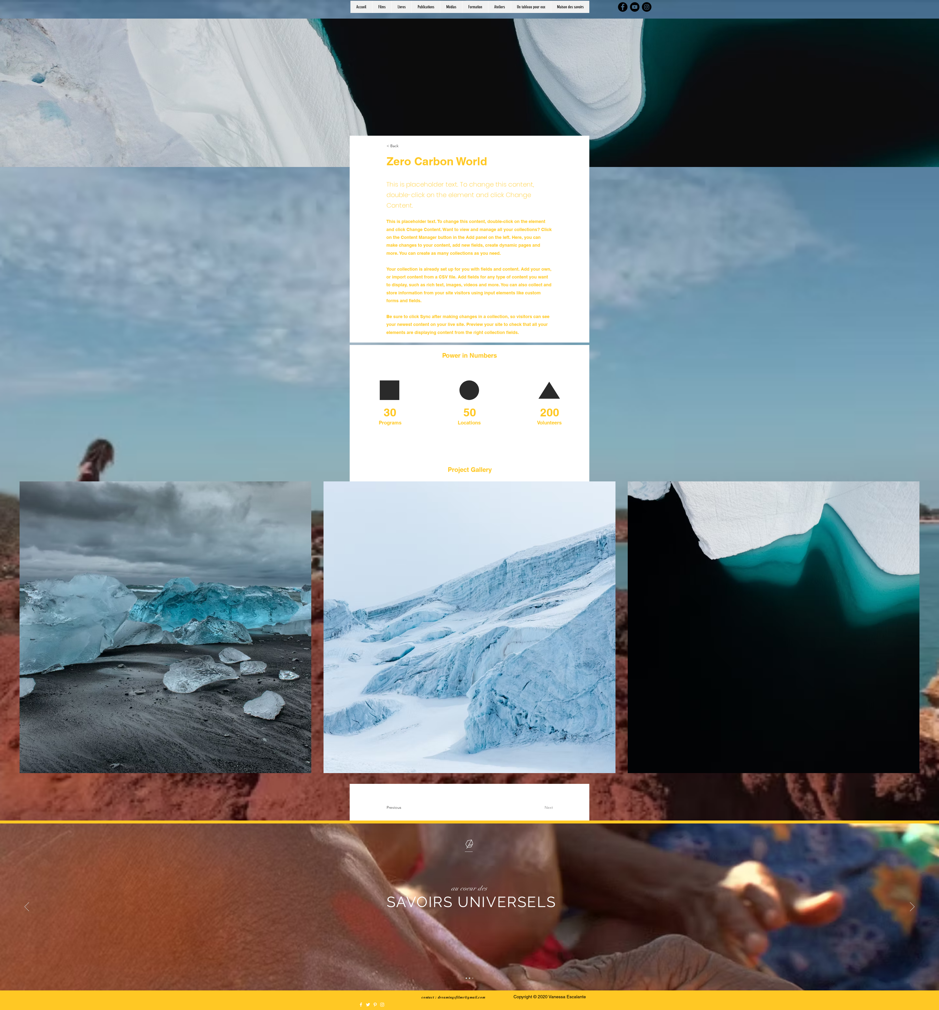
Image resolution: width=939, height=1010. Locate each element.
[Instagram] (646, 7)
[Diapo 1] (466, 978)
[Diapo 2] (469, 978)
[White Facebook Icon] (361, 1004)
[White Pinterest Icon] (375, 1004)
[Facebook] (622, 7)
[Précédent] (26, 907)
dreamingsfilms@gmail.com (462, 997)
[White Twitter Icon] (368, 1004)
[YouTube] (634, 7)
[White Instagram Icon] (382, 1004)
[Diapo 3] (472, 978)
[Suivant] (912, 907)
